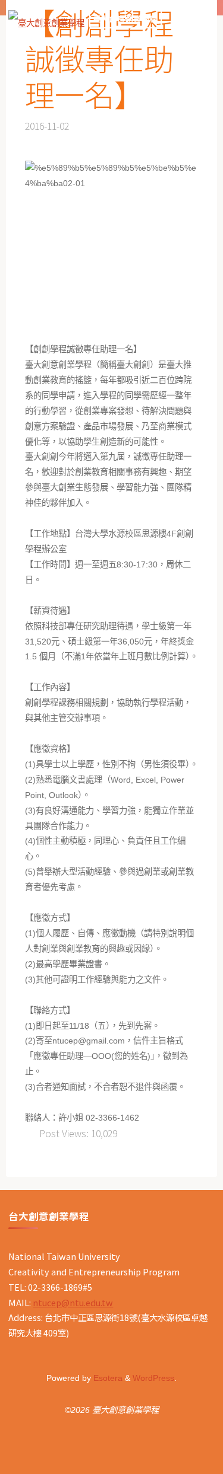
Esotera (107, 1378)
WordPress (153, 1378)
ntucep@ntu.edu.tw (73, 1302)
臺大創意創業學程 (125, 18)
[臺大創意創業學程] (46, 19)
